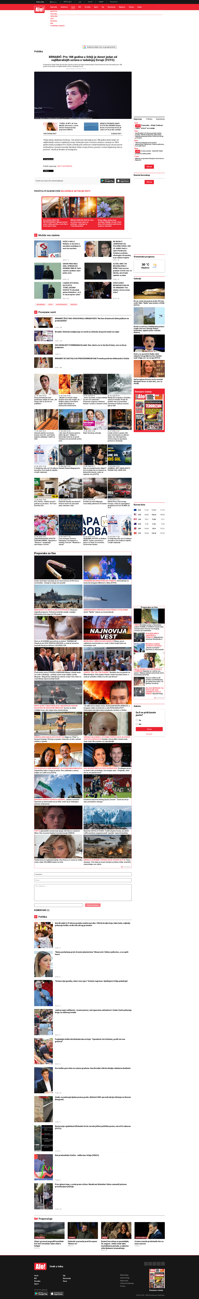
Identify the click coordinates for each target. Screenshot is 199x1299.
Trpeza (131, 7)
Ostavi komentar (93, 905)
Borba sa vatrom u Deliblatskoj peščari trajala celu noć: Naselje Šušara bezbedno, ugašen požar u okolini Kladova (149, 330)
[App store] (123, 181)
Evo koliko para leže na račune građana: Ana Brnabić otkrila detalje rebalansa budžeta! (92, 1068)
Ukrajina (53, 16)
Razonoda (111, 7)
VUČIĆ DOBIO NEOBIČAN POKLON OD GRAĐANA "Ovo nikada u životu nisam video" (121, 287)
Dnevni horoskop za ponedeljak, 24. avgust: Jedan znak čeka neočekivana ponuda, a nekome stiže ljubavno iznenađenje (115, 1244)
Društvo (53, 11)
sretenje (74, 304)
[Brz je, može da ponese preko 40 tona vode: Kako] (149, 290)
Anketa (137, 706)
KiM (51, 23)
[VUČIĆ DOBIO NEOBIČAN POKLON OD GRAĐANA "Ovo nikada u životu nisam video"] (97, 290)
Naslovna (64, 7)
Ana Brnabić (41, 304)
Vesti (73, 7)
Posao (122, 1286)
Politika (53, 14)
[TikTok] (154, 1264)
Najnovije (53, 7)
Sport (96, 7)
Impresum (124, 1281)
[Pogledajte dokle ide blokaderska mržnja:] (43, 1051)
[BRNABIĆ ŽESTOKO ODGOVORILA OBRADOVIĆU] (43, 322)
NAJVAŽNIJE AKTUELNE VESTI (75, 191)
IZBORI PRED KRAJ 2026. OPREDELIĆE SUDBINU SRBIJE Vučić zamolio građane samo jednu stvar (72, 268)
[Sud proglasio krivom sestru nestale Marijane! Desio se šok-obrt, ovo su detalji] (149, 369)
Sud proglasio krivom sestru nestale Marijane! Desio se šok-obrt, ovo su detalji (148, 381)
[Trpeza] (90, 2)
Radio (140, 7)
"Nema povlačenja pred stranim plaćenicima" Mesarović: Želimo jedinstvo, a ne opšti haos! (149, 144)
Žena (65, 1281)
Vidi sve (149, 166)
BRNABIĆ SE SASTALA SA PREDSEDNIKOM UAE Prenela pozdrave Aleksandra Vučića (92, 358)
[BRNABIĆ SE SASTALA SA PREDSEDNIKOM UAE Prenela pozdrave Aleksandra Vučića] (43, 362)
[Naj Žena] (79, 2)
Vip (103, 7)
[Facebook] (146, 1264)
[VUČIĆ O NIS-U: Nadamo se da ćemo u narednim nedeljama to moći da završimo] (47, 249)
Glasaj (149, 729)
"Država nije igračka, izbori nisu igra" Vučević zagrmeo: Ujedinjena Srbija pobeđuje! (91, 981)
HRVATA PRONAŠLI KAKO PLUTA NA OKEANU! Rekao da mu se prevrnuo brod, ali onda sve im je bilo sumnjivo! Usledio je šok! (111, 126)
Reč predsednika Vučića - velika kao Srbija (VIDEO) (77, 1155)
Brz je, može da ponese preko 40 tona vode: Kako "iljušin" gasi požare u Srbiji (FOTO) (149, 303)
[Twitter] (163, 1264)
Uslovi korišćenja (127, 1283)
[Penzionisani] (114, 2)
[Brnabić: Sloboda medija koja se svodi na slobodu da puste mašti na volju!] (43, 336)
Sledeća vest (116, 133)
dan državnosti (61, 304)
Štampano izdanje (57, 26)
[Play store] (108, 181)
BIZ (80, 7)
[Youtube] (159, 1264)
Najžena (122, 7)
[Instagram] (150, 1264)
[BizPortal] (53, 2)
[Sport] (101, 2)
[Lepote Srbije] (67, 2)
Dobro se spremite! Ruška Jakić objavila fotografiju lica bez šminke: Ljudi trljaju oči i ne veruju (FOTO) (148, 356)
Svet (52, 18)
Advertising (124, 1278)
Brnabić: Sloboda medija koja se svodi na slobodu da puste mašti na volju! (87, 332)
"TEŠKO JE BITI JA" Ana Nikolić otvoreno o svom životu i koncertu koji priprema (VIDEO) (68, 126)
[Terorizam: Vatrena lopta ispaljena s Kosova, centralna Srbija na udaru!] (149, 412)
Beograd (53, 21)
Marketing (124, 1275)
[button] (93, 68)
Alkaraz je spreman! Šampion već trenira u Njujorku (149, 159)
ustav (51, 304)
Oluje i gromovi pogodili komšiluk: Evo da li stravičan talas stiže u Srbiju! (49, 1243)
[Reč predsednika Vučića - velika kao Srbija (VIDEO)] (43, 1167)
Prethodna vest (50, 133)
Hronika (87, 7)
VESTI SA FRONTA (64, 166)
